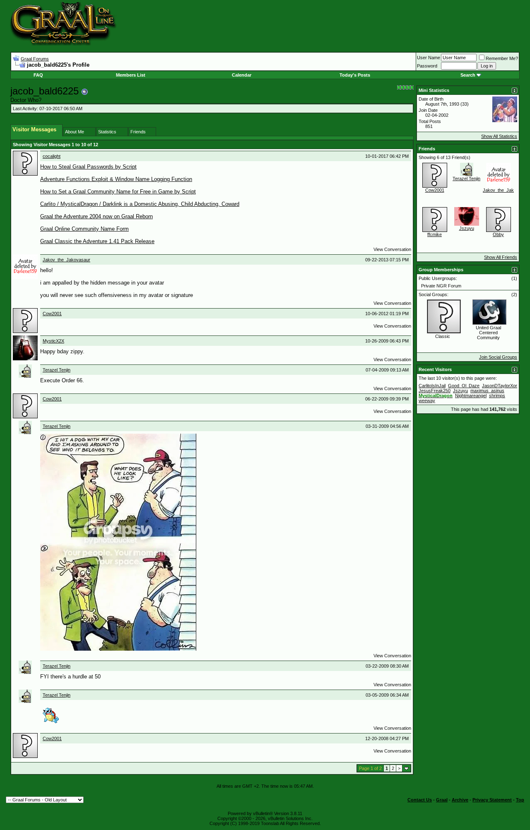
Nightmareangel (471, 395)
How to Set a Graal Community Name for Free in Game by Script (118, 191)
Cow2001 (52, 313)
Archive (460, 799)
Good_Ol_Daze (463, 385)
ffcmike (434, 234)
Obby (498, 234)
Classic (442, 336)
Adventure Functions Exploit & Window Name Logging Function (116, 179)
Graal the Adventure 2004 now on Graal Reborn (96, 216)
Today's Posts (355, 74)
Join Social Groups (498, 357)
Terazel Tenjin (56, 369)
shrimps (497, 395)
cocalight (51, 156)
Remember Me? (502, 58)
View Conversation (392, 249)
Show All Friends (500, 257)
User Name (428, 57)
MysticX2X (53, 340)
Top (520, 799)
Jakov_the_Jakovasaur (66, 259)
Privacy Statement (492, 799)
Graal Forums (35, 58)
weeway (427, 400)
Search (467, 74)
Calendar (241, 74)
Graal (442, 799)
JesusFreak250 (434, 390)
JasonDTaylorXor (499, 385)
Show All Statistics (499, 136)
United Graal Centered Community (488, 332)
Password (427, 65)
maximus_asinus (487, 390)
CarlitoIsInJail (432, 385)
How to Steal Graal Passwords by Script (88, 167)
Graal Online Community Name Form (84, 229)
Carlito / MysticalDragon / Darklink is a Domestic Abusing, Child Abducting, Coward (139, 204)
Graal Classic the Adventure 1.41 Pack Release (97, 241)
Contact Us (419, 799)
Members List (130, 74)
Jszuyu (466, 228)
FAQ (38, 74)
